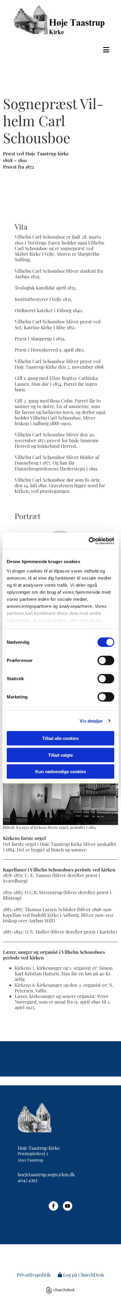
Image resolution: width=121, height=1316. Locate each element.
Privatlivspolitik (34, 1275)
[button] (60, 49)
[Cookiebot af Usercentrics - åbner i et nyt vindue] (88, 541)
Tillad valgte (60, 754)
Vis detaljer (91, 720)
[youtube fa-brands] (67, 1206)
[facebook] (53, 1206)
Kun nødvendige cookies (60, 771)
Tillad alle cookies (60, 738)
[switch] (106, 660)
